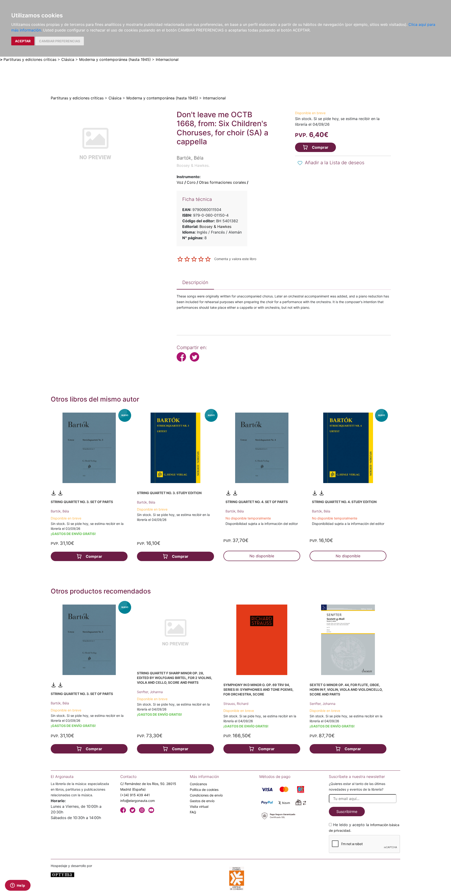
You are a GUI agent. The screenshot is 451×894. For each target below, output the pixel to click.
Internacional (167, 59)
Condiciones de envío (206, 795)
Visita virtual (199, 806)
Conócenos (198, 784)
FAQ (193, 812)
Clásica (67, 59)
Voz (180, 182)
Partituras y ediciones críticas (30, 59)
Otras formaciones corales (222, 182)
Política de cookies (204, 790)
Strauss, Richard (236, 704)
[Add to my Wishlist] (300, 163)
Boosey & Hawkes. (193, 165)
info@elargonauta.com (137, 801)
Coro (191, 182)
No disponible (261, 556)
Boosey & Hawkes (215, 226)
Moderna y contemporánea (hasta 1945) (115, 59)
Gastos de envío (202, 801)
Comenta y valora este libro (235, 259)
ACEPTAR (23, 41)
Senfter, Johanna (150, 692)
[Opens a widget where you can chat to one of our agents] (18, 886)
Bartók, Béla (60, 511)
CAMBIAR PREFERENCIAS (59, 41)
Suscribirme (346, 811)
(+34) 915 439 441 (135, 795)
